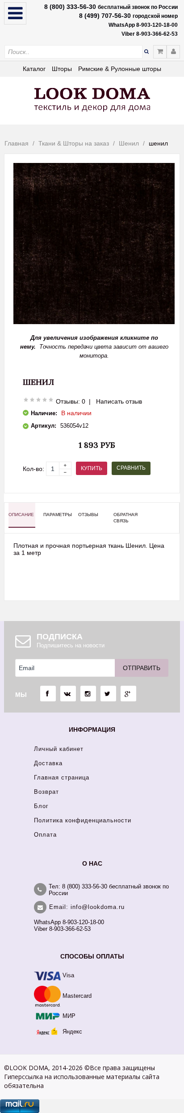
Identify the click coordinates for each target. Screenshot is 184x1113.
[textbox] (73, 51)
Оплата (45, 834)
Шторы (62, 68)
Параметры (56, 514)
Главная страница (61, 777)
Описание (21, 514)
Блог (41, 806)
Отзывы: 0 (70, 401)
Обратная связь (125, 517)
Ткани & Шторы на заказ (73, 143)
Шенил (129, 143)
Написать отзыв (119, 401)
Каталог (34, 68)
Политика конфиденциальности (82, 820)
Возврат (46, 791)
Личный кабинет (59, 749)
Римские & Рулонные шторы (119, 68)
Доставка (48, 763)
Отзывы (88, 514)
